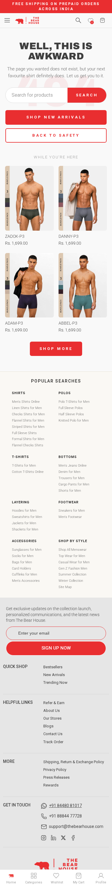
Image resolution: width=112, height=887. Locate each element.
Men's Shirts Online (26, 402)
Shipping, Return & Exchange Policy (73, 762)
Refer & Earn (54, 703)
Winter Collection (71, 581)
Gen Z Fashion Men (73, 568)
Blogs (48, 726)
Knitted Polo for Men (74, 420)
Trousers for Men (72, 478)
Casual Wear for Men (74, 562)
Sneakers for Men (72, 511)
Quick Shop (15, 666)
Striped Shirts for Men (28, 427)
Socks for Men (22, 556)
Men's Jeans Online (73, 466)
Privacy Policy (54, 769)
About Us (51, 710)
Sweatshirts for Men (27, 517)
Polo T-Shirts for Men (74, 402)
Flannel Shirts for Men (28, 420)
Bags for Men (22, 562)
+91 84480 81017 (65, 805)
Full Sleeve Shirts (24, 433)
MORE (9, 761)
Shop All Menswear (73, 550)
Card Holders (21, 568)
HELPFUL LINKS (18, 702)
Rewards (51, 785)
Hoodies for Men (24, 511)
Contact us (52, 734)
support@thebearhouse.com (76, 826)
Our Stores (52, 718)
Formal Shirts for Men (28, 439)
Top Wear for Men (72, 556)
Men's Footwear (70, 517)
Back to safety (56, 135)
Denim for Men (69, 472)
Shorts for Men (70, 491)
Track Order (53, 742)
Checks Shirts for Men (28, 414)
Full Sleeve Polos (71, 408)
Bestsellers (52, 667)
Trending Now (55, 682)
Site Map (65, 587)
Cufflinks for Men (24, 574)
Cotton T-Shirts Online (28, 472)
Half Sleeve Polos (71, 414)
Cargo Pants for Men (74, 484)
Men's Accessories (26, 581)
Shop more (55, 348)
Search (87, 95)
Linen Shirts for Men (27, 408)
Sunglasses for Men (27, 550)
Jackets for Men (24, 523)
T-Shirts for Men (24, 466)
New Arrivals (54, 674)
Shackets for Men (25, 529)
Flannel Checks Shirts (27, 445)
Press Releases (56, 777)
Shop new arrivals (55, 117)
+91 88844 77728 (65, 816)
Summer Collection (72, 574)
